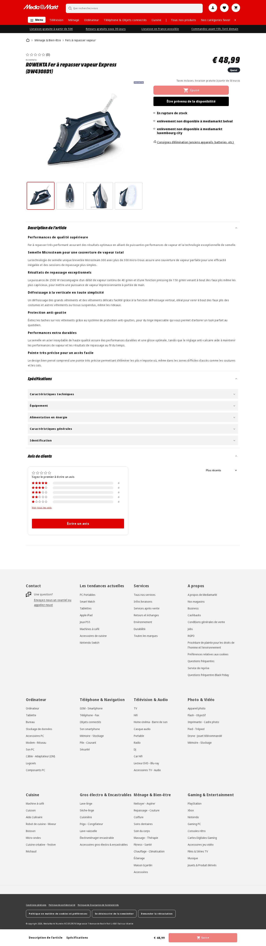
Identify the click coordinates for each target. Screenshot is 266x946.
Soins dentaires (143, 824)
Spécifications (77, 937)
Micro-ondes (33, 838)
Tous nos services (144, 595)
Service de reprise (198, 668)
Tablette (31, 715)
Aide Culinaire (34, 817)
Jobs (190, 629)
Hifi (136, 715)
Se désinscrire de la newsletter (114, 913)
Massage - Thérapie (146, 838)
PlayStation (195, 803)
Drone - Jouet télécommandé (205, 736)
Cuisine (156, 20)
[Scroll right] (235, 20)
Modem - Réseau (36, 742)
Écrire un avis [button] (78, 523)
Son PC (30, 749)
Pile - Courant (88, 742)
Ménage (73, 20)
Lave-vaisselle (88, 831)
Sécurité (85, 749)
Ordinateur (91, 20)
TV (135, 708)
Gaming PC (194, 824)
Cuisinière (86, 817)
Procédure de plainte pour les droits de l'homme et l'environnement (211, 645)
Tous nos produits (183, 20)
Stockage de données (39, 729)
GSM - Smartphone (91, 708)
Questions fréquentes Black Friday (208, 675)
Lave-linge (86, 803)
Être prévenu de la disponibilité (191, 101)
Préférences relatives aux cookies (208, 654)
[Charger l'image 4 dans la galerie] (128, 196)
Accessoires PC (35, 736)
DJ (135, 749)
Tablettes (86, 608)
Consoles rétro (197, 831)
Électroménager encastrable (97, 838)
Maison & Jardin (143, 865)
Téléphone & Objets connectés (125, 20)
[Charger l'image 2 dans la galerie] (70, 196)
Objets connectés (90, 722)
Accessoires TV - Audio (147, 770)
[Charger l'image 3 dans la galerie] (99, 196)
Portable (139, 736)
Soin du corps (142, 831)
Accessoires (141, 872)
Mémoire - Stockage (92, 736)
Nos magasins (196, 601)
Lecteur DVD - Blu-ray (146, 763)
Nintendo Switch (89, 642)
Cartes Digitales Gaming (202, 838)
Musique (193, 858)
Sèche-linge (87, 810)
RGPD (191, 636)
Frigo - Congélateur (91, 824)
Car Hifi (138, 756)
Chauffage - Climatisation (149, 851)
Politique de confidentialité (62, 905)
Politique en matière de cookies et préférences (58, 913)
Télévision (56, 20)
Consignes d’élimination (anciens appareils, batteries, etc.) (195, 142)
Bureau (30, 722)
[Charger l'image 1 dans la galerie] (40, 196)
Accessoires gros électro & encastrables (104, 844)
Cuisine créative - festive (41, 844)
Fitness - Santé (143, 844)
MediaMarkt (49, 923)
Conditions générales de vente (206, 622)
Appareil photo (196, 708)
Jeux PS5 (85, 622)
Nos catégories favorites (218, 20)
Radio (137, 742)
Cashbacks (194, 615)
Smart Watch (87, 601)
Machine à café (35, 803)
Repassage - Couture (146, 810)
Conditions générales (36, 905)
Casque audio (142, 729)
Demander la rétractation (157, 913)
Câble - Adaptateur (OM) (40, 756)
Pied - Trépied (196, 729)
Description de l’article (46, 937)
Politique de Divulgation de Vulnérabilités (98, 905)
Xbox (191, 810)
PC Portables (87, 595)
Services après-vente (146, 608)
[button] (36, 20)
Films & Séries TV (198, 851)
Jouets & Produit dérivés (202, 865)
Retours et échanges (146, 615)
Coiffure (139, 817)
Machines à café (89, 629)
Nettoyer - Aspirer (144, 803)
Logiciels (31, 763)
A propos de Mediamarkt (202, 595)
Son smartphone (90, 729)
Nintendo (193, 817)
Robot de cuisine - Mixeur (41, 824)
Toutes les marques (146, 636)
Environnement (143, 622)
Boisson (30, 831)
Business (193, 608)
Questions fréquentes (201, 661)
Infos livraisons (143, 601)
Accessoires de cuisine (93, 636)
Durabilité (139, 629)
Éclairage (139, 858)
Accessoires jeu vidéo (201, 844)
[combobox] (134, 8)
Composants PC (35, 770)
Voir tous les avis (42, 507)
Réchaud (31, 851)
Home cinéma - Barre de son (150, 722)
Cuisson (31, 810)
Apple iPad (86, 615)
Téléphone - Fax (89, 715)
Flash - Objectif (197, 715)
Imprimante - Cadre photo (203, 722)
